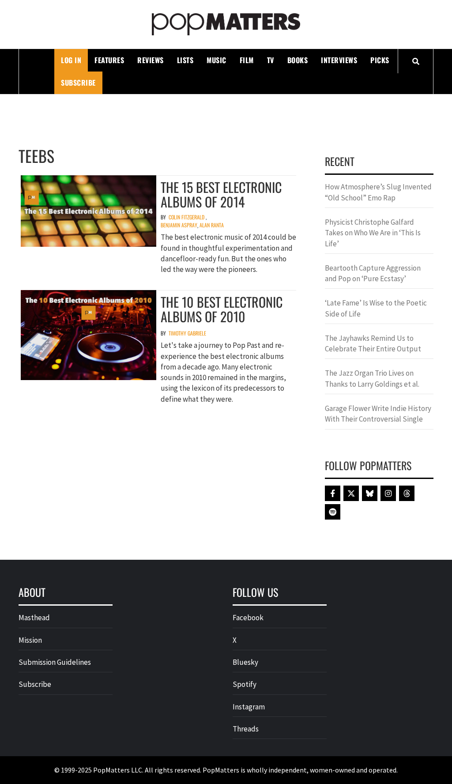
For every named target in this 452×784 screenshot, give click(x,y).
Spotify (244, 684)
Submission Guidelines (55, 662)
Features (109, 60)
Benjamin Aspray (179, 225)
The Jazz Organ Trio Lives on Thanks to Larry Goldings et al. (372, 378)
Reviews (150, 60)
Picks (379, 60)
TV (270, 60)
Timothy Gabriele (187, 333)
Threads (246, 729)
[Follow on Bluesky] (369, 493)
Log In (71, 60)
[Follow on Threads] (406, 493)
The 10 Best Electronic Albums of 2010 (221, 309)
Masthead (34, 617)
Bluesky (245, 662)
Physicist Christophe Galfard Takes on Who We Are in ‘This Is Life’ (373, 233)
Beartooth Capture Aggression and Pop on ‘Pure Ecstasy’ (373, 273)
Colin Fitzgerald (186, 217)
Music (216, 60)
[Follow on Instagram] (388, 493)
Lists (185, 60)
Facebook (248, 617)
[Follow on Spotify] (332, 512)
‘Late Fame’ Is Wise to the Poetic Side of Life (376, 308)
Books (297, 60)
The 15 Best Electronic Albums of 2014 (221, 194)
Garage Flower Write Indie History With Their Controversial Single (378, 413)
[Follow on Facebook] (332, 493)
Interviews (339, 60)
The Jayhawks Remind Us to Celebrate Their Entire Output (373, 343)
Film (247, 60)
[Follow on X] (351, 493)
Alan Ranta (212, 225)
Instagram (249, 707)
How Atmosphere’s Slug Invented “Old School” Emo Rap (378, 192)
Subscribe (78, 82)
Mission (30, 640)
